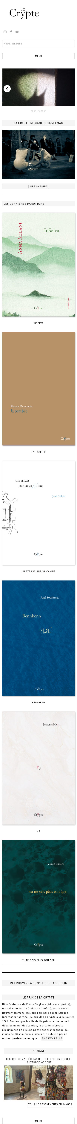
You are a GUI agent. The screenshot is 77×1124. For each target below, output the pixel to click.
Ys (38, 831)
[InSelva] (38, 265)
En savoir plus (52, 1038)
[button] (38, 56)
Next (7, 88)
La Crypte (38, 13)
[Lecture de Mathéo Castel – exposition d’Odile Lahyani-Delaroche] (38, 1098)
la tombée (39, 452)
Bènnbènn (38, 702)
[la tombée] (38, 389)
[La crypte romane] (38, 154)
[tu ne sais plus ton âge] (38, 897)
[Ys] (38, 768)
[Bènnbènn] (38, 638)
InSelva (39, 323)
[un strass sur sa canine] (38, 513)
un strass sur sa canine (38, 571)
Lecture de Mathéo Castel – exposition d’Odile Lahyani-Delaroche (38, 1060)
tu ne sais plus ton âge (38, 960)
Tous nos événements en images (50, 1104)
